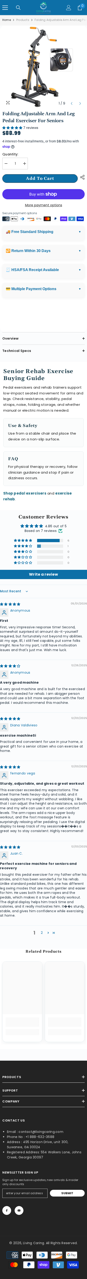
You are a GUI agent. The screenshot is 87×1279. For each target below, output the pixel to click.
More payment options (43, 205)
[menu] (5, 7)
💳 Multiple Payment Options (31, 289)
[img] (10, 604)
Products (22, 20)
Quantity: (10, 154)
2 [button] (42, 932)
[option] (43, 67)
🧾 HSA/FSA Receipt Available (32, 270)
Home (6, 20)
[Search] (18, 7)
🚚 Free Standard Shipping (29, 232)
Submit (67, 1193)
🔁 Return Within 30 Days (28, 251)
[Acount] (68, 7)
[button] (72, 103)
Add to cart (40, 178)
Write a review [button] (43, 574)
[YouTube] (19, 1210)
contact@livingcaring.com (41, 1131)
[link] (22, 1022)
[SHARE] (81, 177)
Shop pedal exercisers (24, 493)
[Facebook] (6, 1210)
